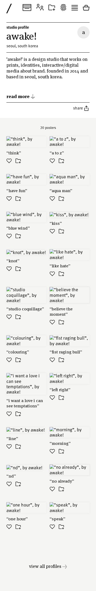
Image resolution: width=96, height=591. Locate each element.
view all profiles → (48, 566)
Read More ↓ (20, 96)
